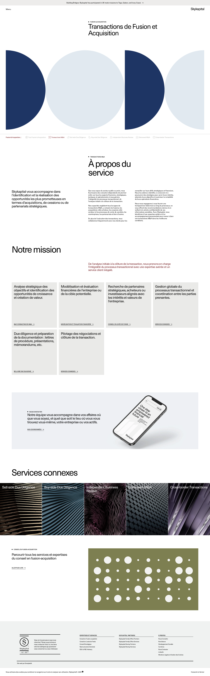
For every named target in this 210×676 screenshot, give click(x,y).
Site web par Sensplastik (24, 663)
